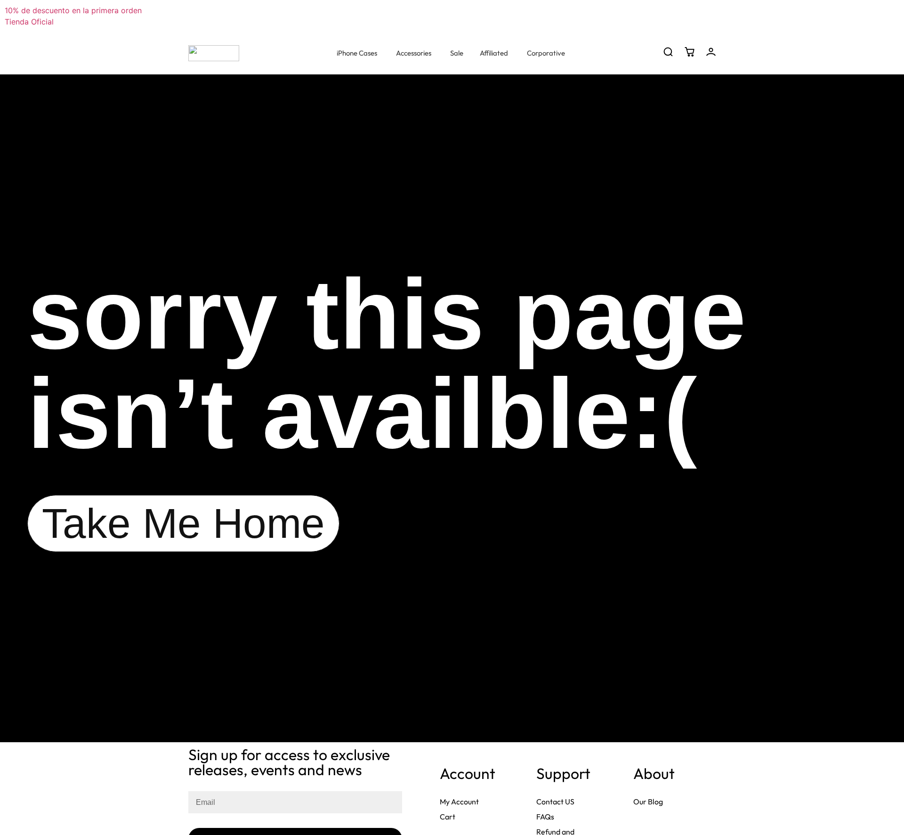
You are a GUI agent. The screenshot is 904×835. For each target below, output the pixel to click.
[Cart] (689, 52)
